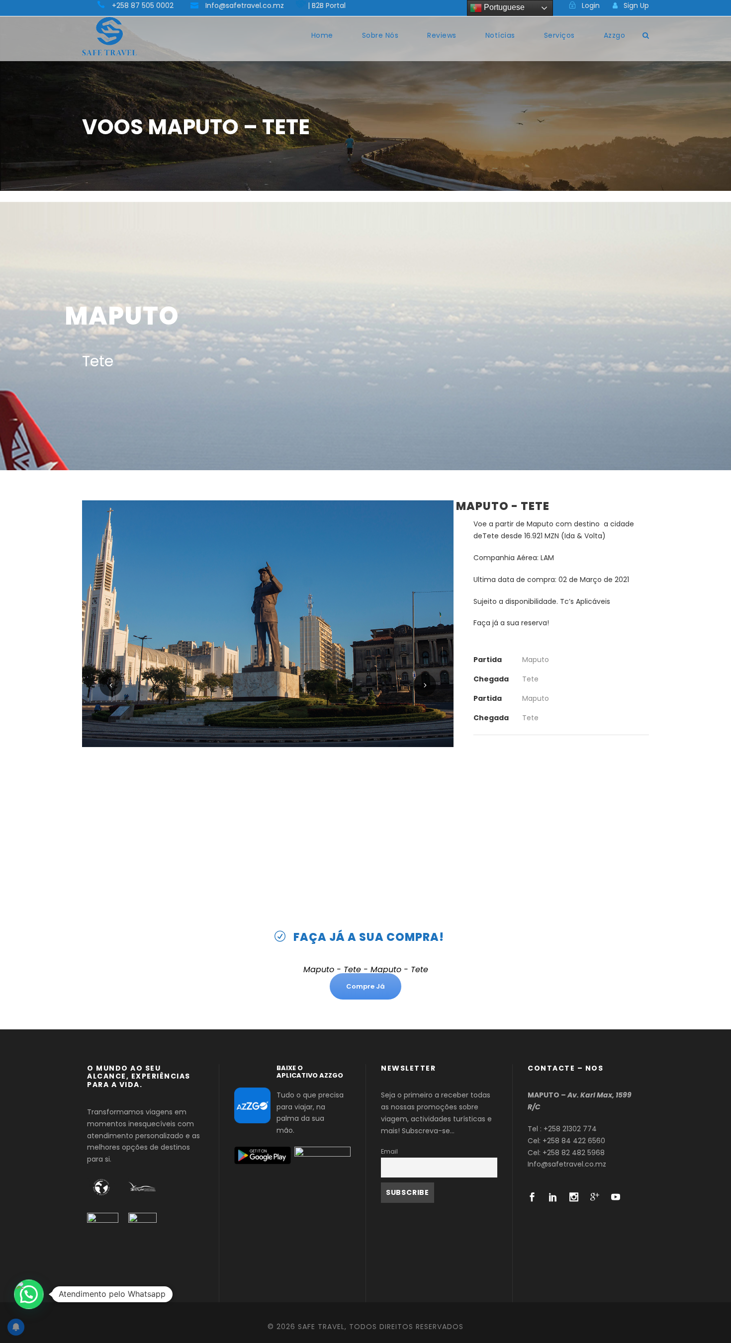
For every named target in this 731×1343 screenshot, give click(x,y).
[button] (29, 1294)
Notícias (500, 35)
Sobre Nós (380, 35)
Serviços (559, 35)
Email (389, 1151)
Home (322, 35)
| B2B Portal (327, 5)
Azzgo (615, 35)
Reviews (442, 35)
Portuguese (503, 7)
